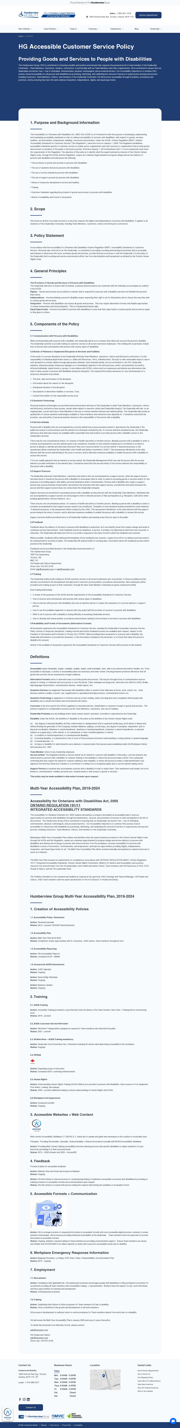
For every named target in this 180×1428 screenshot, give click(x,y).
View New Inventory (145, 1384)
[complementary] (7, 1414)
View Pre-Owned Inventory (148, 1388)
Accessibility (78, 1425)
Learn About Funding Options (149, 1381)
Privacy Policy (66, 1425)
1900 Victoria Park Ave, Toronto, (32, 1375)
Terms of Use (54, 1425)
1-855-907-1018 (124, 13)
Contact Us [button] (31, 1407)
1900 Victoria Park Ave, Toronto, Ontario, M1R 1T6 (111, 17)
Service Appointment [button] (148, 15)
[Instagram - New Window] (25, 1400)
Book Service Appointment (148, 1371)
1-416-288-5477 (32, 1382)
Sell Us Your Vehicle (145, 1391)
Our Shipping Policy (145, 1377)
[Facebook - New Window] (20, 1400)
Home (20, 36)
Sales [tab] (57, 1371)
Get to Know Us (144, 1374)
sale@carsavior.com (45, 569)
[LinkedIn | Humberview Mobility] (29, 1400)
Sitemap (43, 1425)
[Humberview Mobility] (47, 15)
